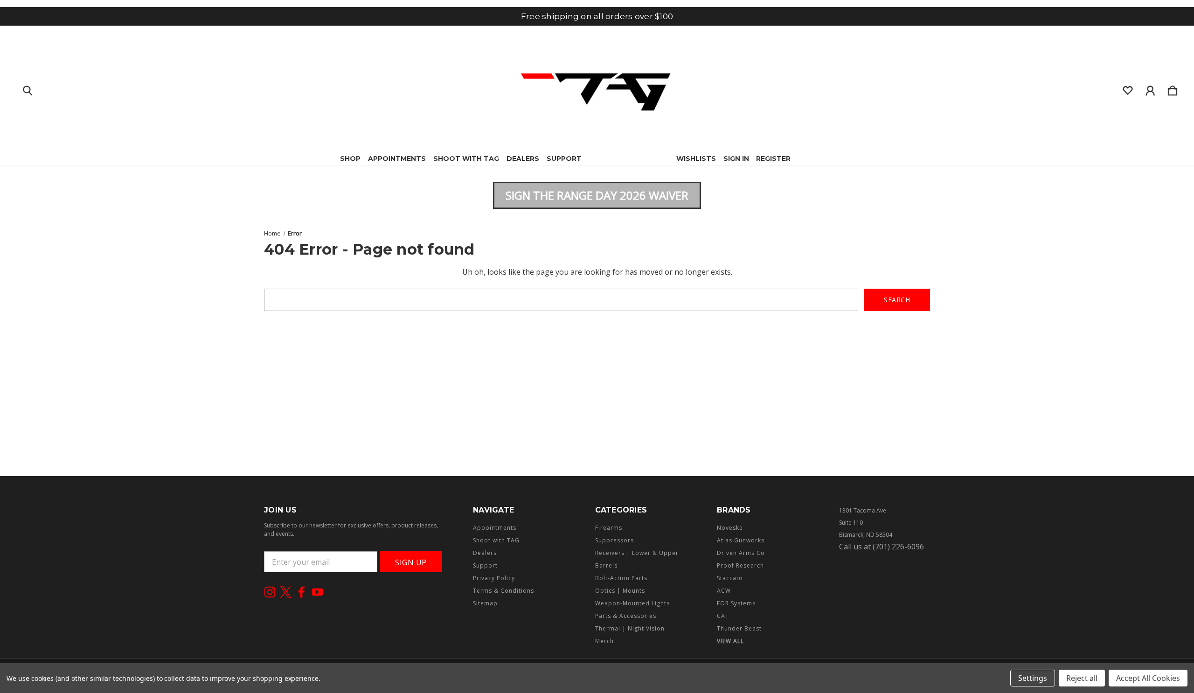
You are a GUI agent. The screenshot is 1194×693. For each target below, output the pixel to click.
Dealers (523, 158)
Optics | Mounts (620, 591)
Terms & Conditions (503, 591)
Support (564, 158)
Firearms (608, 528)
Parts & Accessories (625, 616)
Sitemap (485, 603)
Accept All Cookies (1148, 678)
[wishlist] (1128, 88)
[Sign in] (1150, 88)
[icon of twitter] (286, 592)
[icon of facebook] (301, 592)
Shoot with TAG (466, 158)
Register (773, 158)
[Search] (27, 88)
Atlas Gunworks (740, 540)
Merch (604, 641)
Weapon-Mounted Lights (632, 603)
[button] (597, 195)
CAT (723, 616)
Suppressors (614, 540)
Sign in (736, 158)
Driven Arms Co (741, 553)
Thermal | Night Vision (630, 628)
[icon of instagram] (270, 592)
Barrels (606, 565)
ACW (724, 591)
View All (730, 641)
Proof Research (740, 565)
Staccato (730, 578)
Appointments (397, 158)
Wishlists (696, 158)
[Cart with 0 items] (1172, 88)
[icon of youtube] (317, 592)
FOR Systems (736, 603)
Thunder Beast (739, 628)
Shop (350, 158)
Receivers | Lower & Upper (637, 553)
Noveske (730, 528)
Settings (1032, 678)
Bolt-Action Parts (621, 578)
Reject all (1081, 678)
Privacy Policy (494, 578)
